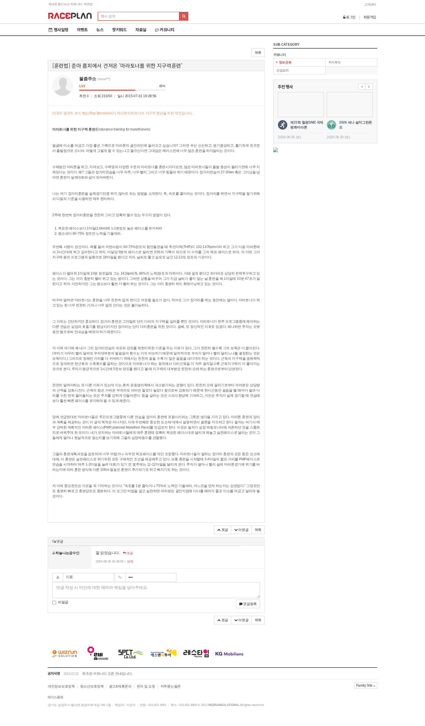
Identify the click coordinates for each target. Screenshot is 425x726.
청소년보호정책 (92, 686)
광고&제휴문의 (120, 686)
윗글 (224, 530)
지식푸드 (334, 62)
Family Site (364, 685)
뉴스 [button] (100, 29)
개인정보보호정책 (61, 686)
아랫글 (243, 530)
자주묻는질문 (170, 686)
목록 (258, 53)
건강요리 (282, 70)
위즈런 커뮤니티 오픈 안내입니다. (107, 674)
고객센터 (370, 4)
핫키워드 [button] (119, 29)
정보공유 (285, 62)
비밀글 (63, 602)
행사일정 (61, 29)
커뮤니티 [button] (167, 29)
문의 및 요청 (146, 686)
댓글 (129, 553)
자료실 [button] (140, 29)
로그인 (350, 16)
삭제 (130, 561)
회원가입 (369, 16)
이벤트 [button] (82, 29)
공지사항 (54, 673)
